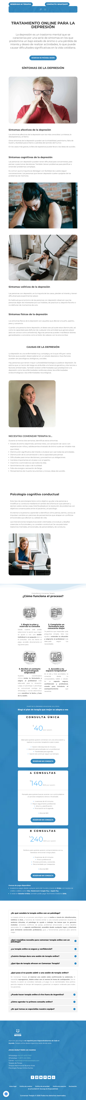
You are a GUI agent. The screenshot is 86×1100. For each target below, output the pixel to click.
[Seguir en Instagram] (36, 1077)
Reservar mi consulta (43, 761)
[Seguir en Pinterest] (45, 1077)
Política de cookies (26, 1086)
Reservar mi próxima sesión (43, 58)
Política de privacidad (42, 1086)
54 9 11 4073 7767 (25, 1055)
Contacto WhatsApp (57, 4)
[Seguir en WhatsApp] (53, 1077)
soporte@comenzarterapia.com (27, 1061)
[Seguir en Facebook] (32, 1077)
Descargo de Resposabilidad (49, 1089)
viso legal (13, 1086)
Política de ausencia (59, 1086)
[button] (6, 1094)
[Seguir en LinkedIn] (41, 1077)
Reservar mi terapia (20, 4)
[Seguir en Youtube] (49, 1077)
